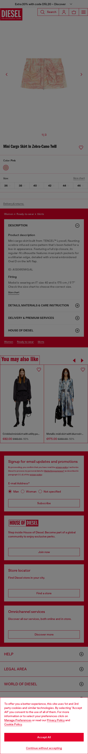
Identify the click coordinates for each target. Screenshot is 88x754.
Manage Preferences (18, 720)
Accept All (44, 737)
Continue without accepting (44, 748)
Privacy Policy (56, 720)
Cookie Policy (13, 724)
